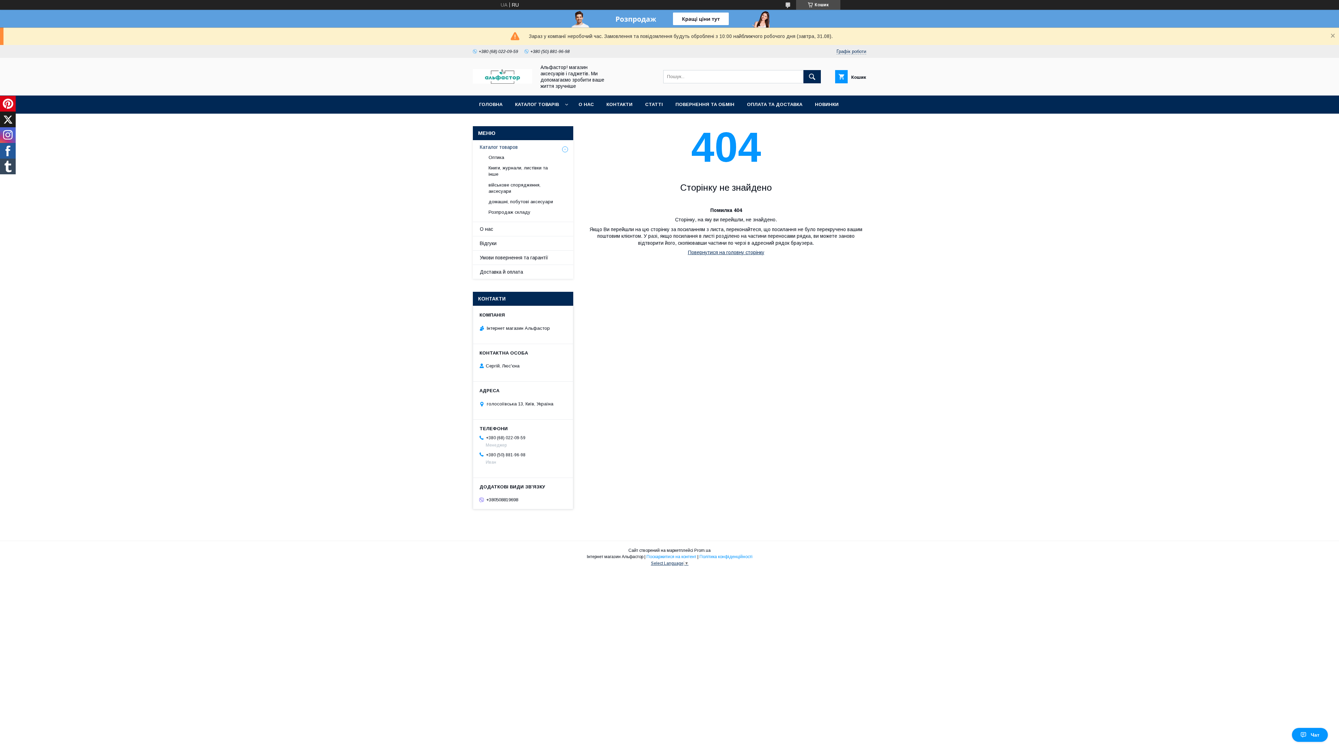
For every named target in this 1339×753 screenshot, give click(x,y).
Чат (1315, 735)
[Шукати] (812, 76)
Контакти (619, 104)
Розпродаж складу (509, 212)
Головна (490, 104)
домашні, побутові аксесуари (521, 201)
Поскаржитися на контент (671, 556)
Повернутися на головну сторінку (726, 252)
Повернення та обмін (704, 104)
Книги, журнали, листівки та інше (518, 171)
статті (654, 104)
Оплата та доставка (774, 104)
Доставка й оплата (501, 272)
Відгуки (488, 243)
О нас (586, 104)
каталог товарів (537, 104)
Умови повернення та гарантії (514, 257)
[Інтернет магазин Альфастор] (502, 82)
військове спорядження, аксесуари (514, 188)
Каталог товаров (499, 147)
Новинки (827, 104)
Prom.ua (702, 550)
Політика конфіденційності (725, 556)
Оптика (496, 157)
